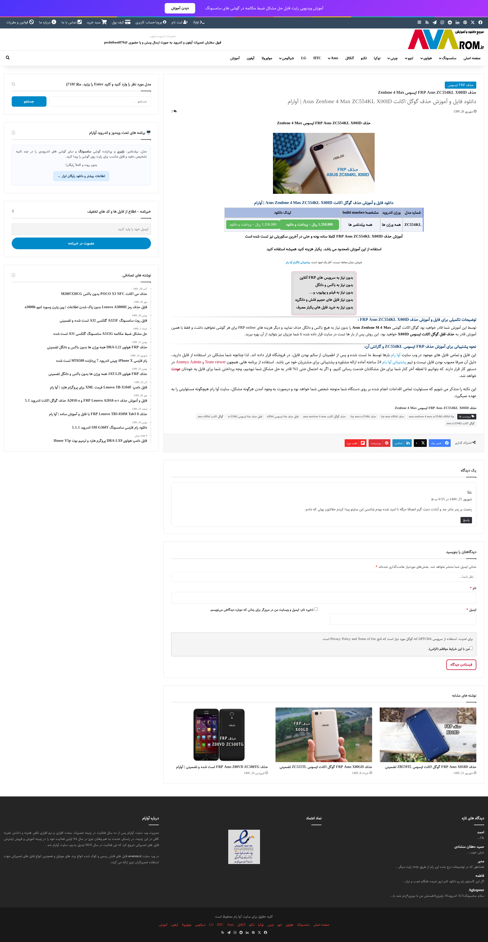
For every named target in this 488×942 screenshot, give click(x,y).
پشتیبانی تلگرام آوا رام (298, 262)
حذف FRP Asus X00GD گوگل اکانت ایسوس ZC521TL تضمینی (326, 767)
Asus (334, 58)
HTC (317, 58)
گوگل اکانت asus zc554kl (461, 423)
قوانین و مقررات (17, 22)
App (196, 22)
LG (303, 58)
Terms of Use (367, 638)
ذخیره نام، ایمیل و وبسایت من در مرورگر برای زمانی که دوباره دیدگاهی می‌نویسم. (261, 609)
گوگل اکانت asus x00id (210, 416)
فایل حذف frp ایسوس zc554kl (245, 416)
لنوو (410, 58)
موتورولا (267, 58)
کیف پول (118, 22)
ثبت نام (177, 22)
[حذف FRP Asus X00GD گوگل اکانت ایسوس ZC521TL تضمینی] (324, 735)
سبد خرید (94, 22)
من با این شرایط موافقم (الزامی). (448, 648)
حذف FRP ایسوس (461, 85)
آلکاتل (349, 58)
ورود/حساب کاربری (149, 22)
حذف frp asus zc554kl (363, 416)
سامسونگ (449, 58)
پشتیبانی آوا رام (394, 362)
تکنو (364, 58)
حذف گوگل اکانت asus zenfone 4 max (324, 416)
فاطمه (480, 875)
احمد (480, 832)
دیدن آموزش (180, 8)
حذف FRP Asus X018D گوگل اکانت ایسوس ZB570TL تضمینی (430, 767)
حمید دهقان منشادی (469, 847)
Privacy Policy (340, 638)
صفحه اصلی (472, 58)
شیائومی (288, 58)
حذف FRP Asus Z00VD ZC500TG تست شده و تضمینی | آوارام (222, 767)
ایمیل (471, 609)
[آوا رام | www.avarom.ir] (446, 39)
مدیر (481, 861)
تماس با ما (70, 22)
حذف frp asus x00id (392, 416)
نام (473, 588)
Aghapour (476, 890)
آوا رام (395, 355)
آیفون (250, 58)
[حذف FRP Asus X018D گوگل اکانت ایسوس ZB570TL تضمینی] (428, 735)
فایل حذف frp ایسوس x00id (282, 416)
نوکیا (377, 58)
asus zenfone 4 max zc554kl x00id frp (431, 416)
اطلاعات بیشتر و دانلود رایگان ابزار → (81, 176)
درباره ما (45, 22)
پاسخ (466, 520)
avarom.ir (135, 856)
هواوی (427, 58)
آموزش (235, 58)
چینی (394, 58)
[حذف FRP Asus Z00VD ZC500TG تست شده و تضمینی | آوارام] (219, 735)
